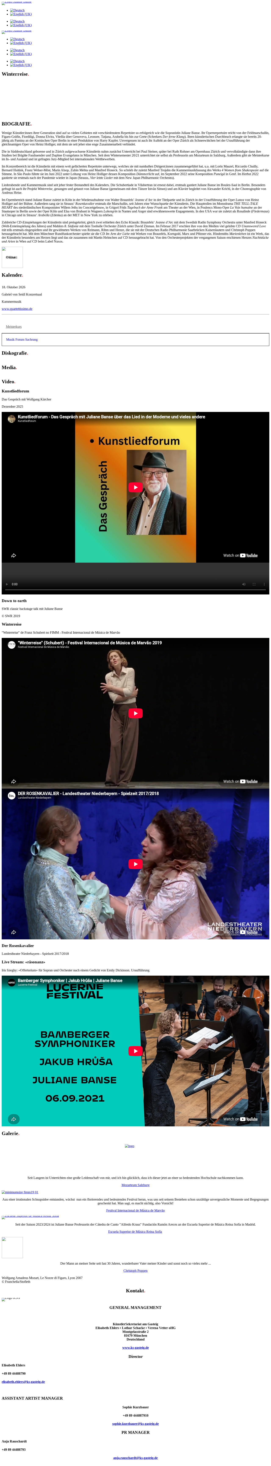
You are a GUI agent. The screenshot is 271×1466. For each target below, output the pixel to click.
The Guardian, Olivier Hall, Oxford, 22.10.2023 (42, 87)
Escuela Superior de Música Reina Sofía (135, 1231)
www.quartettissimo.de (17, 309)
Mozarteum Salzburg (135, 1185)
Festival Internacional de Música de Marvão (135, 1210)
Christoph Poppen (135, 1270)
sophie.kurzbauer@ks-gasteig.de (135, 1424)
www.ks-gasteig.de (135, 1347)
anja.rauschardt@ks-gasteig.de (135, 1458)
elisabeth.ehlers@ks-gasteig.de (23, 1382)
